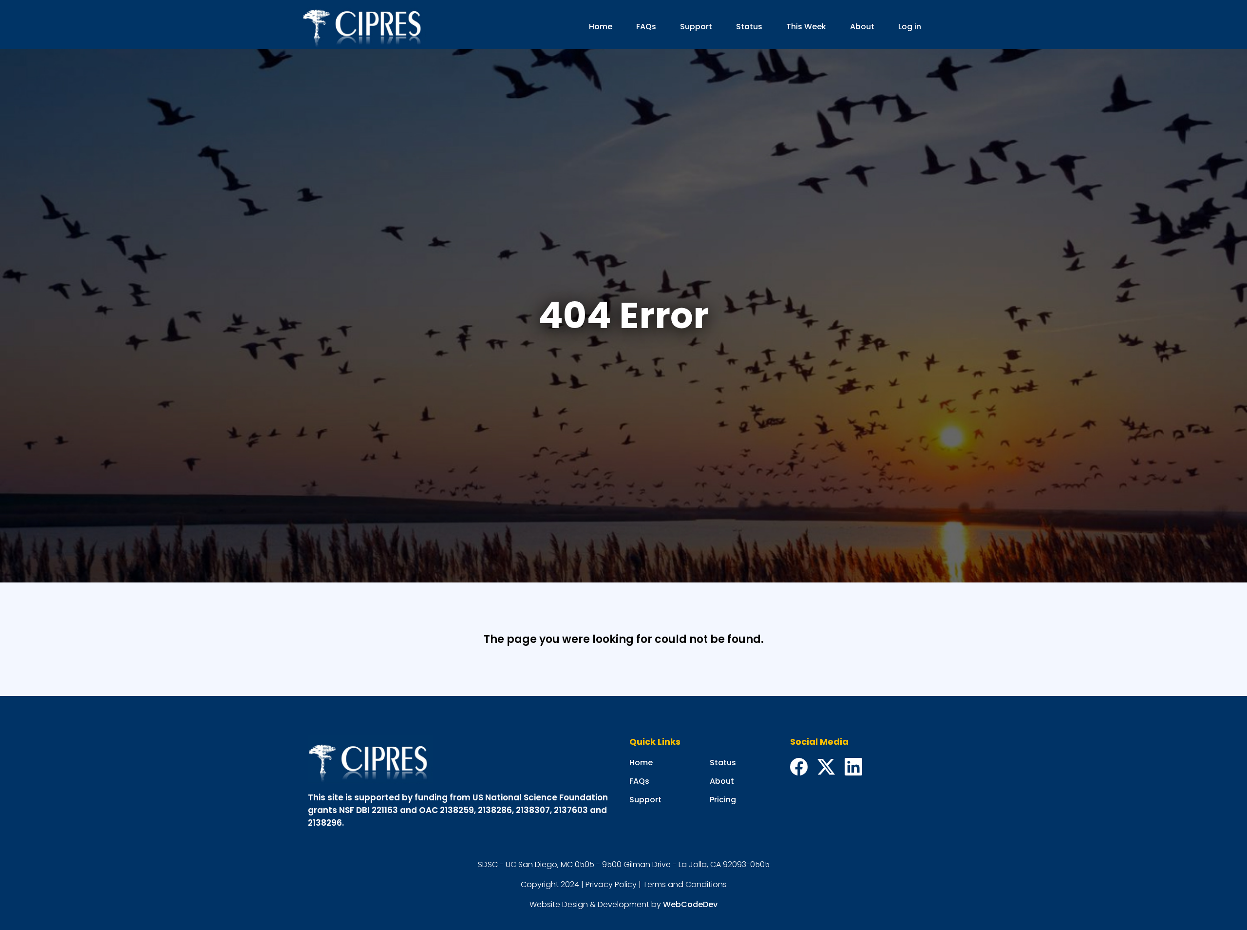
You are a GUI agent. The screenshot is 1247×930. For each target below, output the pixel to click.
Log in (909, 26)
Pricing (723, 799)
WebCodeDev (690, 904)
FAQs (646, 26)
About (862, 26)
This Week (806, 26)
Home (600, 26)
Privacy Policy (611, 884)
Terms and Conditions (685, 884)
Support (696, 26)
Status (749, 26)
